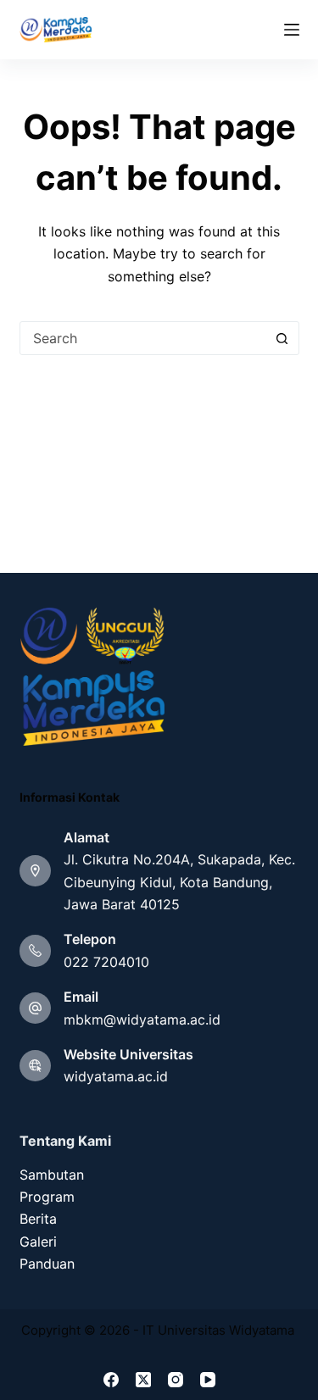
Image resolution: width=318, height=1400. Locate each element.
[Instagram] (175, 1379)
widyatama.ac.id (116, 1076)
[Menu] (291, 29)
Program (47, 1196)
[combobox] (143, 338)
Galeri (38, 1241)
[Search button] (282, 338)
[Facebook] (111, 1379)
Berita (38, 1218)
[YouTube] (207, 1379)
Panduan (47, 1263)
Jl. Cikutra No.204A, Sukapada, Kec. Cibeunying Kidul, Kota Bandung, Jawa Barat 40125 (179, 882)
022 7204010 (106, 961)
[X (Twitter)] (143, 1379)
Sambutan (52, 1174)
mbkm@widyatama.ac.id (142, 1019)
